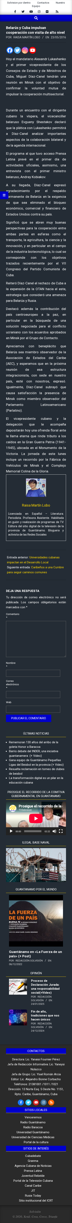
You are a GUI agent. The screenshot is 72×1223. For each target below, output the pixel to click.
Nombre (10, 664)
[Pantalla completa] (61, 831)
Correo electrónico (10, 684)
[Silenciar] (54, 831)
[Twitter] (17, 50)
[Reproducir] (11, 831)
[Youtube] (32, 50)
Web (8, 702)
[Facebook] (9, 50)
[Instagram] (25, 50)
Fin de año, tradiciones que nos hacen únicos (45, 1015)
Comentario (10, 616)
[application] (36, 818)
